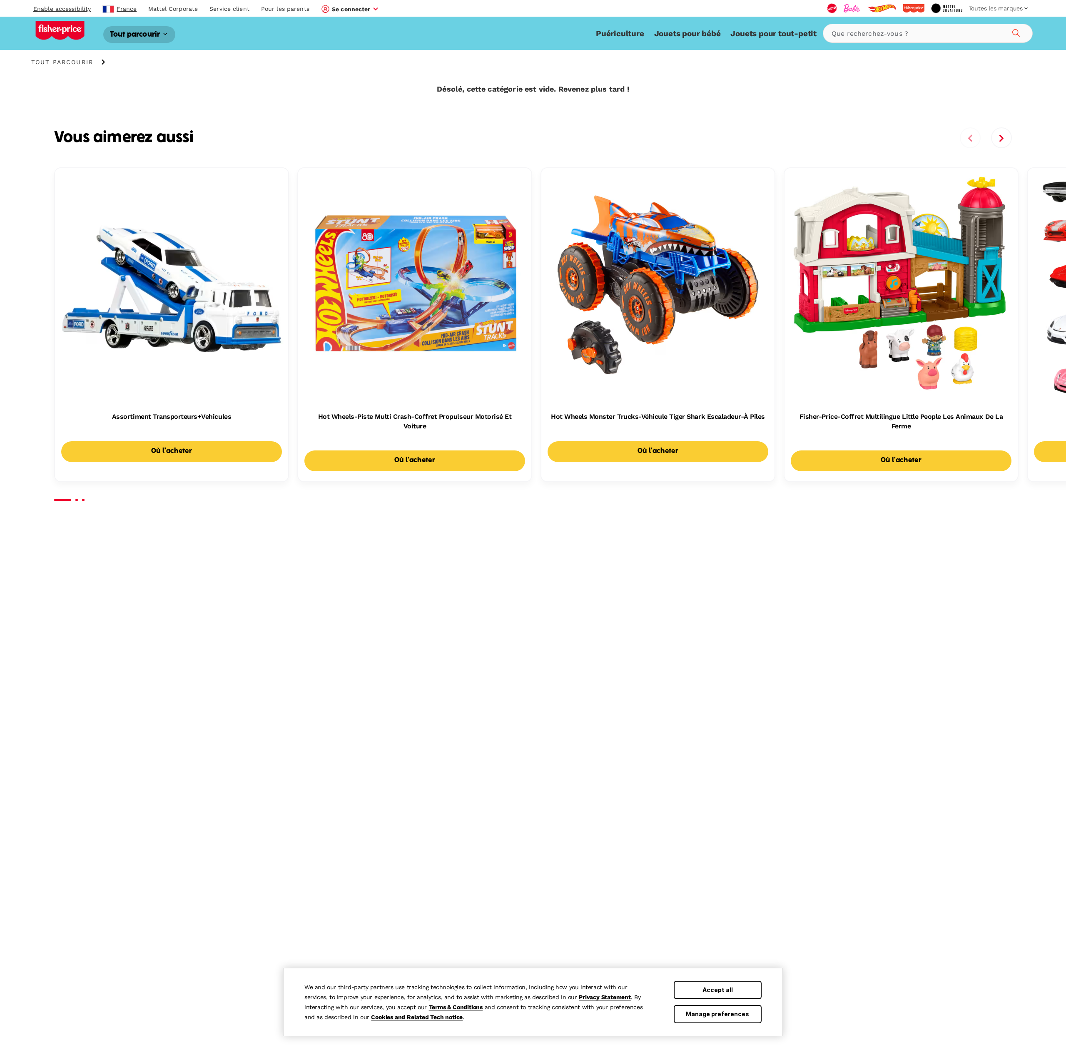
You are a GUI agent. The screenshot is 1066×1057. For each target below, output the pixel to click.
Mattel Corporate (173, 8)
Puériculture (620, 33)
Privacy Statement (605, 997)
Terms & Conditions (456, 1007)
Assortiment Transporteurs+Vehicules (171, 416)
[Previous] (970, 137)
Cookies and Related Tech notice (417, 1017)
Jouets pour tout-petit (773, 33)
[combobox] (928, 33)
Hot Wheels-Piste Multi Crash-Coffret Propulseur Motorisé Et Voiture (415, 421)
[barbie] (852, 8)
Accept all (717, 989)
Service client (229, 8)
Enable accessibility (62, 8)
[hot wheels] (881, 8)
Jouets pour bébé (687, 33)
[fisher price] (913, 8)
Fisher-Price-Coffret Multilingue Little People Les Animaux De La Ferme (901, 421)
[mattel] (832, 8)
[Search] (1015, 31)
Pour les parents (285, 8)
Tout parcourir (136, 34)
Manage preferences (717, 1013)
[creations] (947, 8)
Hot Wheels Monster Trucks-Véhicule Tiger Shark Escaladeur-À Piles (658, 416)
